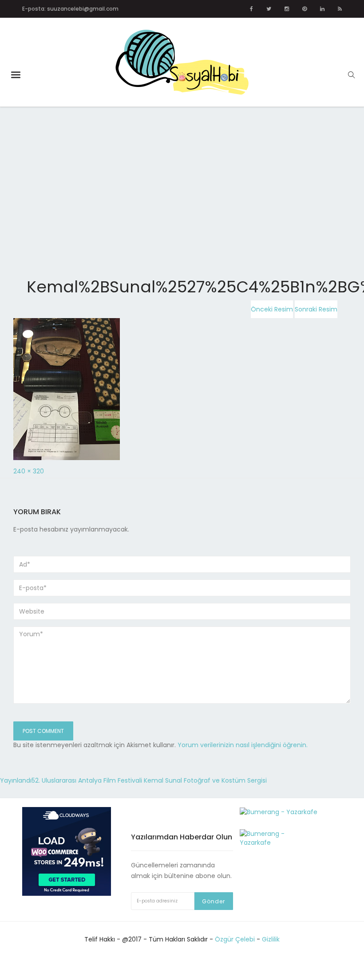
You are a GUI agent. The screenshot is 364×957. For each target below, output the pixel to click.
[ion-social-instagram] (287, 9)
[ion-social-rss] (340, 9)
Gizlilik (271, 939)
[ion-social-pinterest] (304, 9)
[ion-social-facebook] (251, 9)
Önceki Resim (272, 309)
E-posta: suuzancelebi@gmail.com (70, 8)
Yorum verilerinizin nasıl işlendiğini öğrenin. (243, 744)
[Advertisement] (182, 172)
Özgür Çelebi (235, 939)
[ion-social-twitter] (268, 9)
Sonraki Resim (316, 309)
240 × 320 (28, 471)
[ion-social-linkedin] (322, 9)
